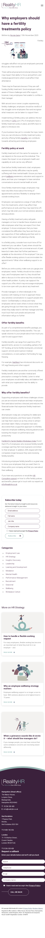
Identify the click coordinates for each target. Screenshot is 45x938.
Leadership (10, 564)
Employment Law (13, 553)
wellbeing (10, 176)
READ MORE (8, 652)
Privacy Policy (33, 531)
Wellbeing (9, 588)
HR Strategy (11, 557)
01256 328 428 (9, 806)
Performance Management (17, 578)
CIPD (14, 121)
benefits (24, 138)
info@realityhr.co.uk (9, 484)
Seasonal (9, 585)
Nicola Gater (15, 35)
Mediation (10, 571)
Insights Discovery (13, 560)
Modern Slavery (38, 908)
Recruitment (11, 581)
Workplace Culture (13, 592)
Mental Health (11, 574)
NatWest (16, 362)
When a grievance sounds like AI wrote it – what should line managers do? (22, 737)
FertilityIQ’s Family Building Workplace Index (19, 441)
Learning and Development (16, 567)
